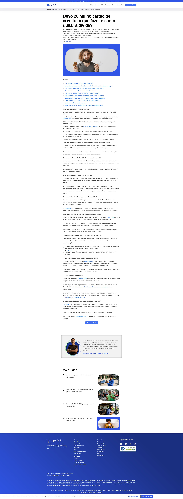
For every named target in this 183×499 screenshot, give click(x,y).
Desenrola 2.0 (120, 5)
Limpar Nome (100, 447)
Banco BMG (54, 490)
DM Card (100, 490)
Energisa (105, 490)
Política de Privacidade (79, 462)
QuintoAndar (83, 492)
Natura (121, 490)
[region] (91, 496)
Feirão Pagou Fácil (101, 445)
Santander (89, 492)
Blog (113, 5)
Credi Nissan (91, 490)
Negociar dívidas (101, 451)
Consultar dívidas (130, 5)
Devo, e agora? (63, 9)
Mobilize (117, 490)
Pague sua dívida (91, 322)
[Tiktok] (135, 444)
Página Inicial (51, 9)
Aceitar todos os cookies (147, 496)
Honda (109, 490)
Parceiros (107, 5)
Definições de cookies (133, 496)
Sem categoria (100, 455)
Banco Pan (60, 490)
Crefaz (95, 490)
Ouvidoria (76, 458)
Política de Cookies (78, 460)
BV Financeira (78, 490)
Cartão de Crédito (101, 441)
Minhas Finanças (101, 449)
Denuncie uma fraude (79, 466)
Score (98, 453)
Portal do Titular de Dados (80, 464)
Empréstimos (77, 447)
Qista (130, 490)
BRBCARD (71, 490)
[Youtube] (126, 444)
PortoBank (126, 490)
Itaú (113, 490)
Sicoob (94, 492)
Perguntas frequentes (79, 445)
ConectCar (84, 490)
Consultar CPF (99, 5)
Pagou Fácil (76, 441)
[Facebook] (130, 444)
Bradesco (66, 490)
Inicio (91, 5)
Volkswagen (99, 492)
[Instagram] (121, 444)
